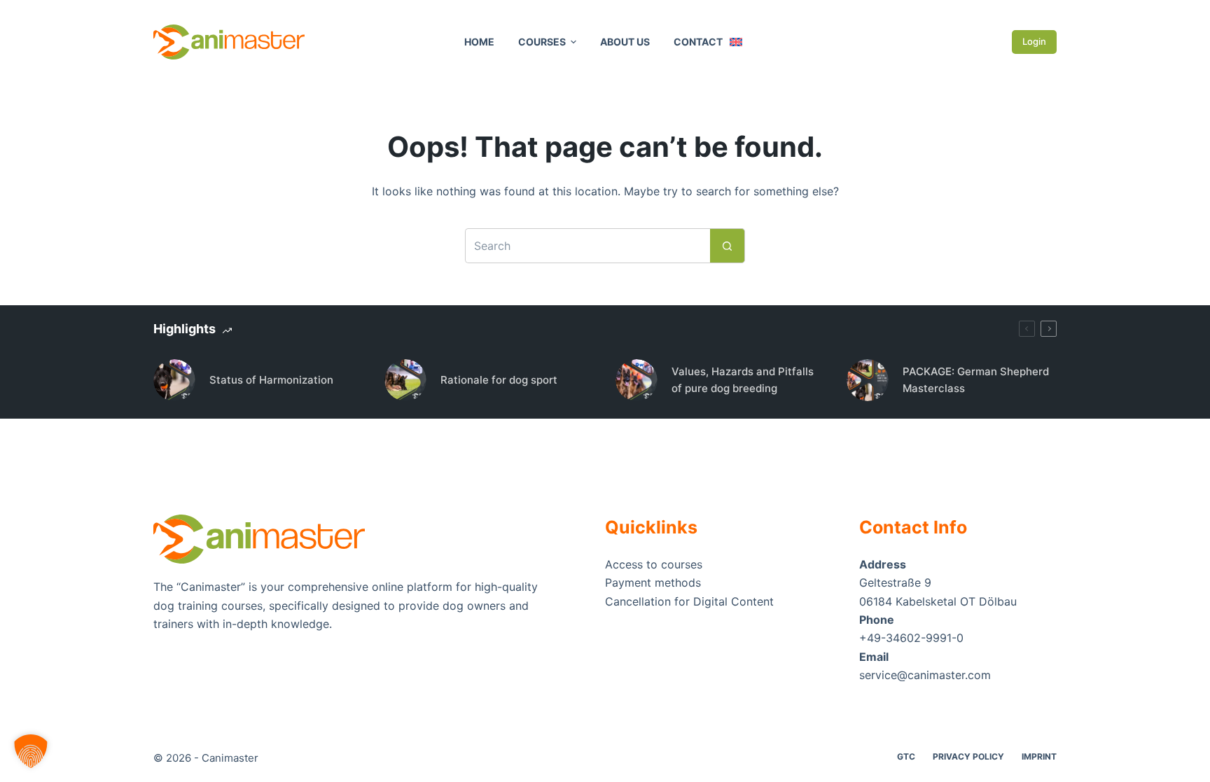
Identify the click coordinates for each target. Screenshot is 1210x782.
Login (1034, 41)
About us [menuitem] (625, 42)
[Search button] (727, 245)
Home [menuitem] (479, 42)
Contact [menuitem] (698, 42)
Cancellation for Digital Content (689, 601)
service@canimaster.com (925, 675)
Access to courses (653, 564)
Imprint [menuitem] (1039, 756)
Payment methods (653, 582)
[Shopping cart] (992, 42)
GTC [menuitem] (906, 756)
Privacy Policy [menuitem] (968, 756)
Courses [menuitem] (542, 42)
